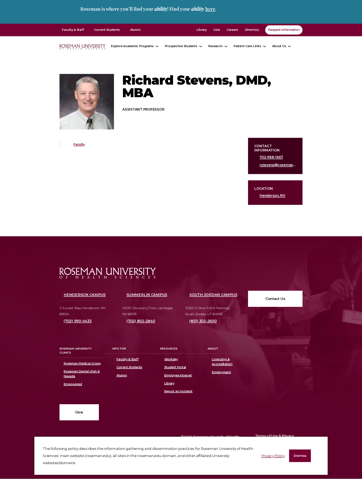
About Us (279, 46)
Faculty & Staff (73, 30)
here (210, 9)
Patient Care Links (247, 46)
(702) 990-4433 (78, 321)
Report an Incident (178, 391)
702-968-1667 (271, 157)
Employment (221, 372)
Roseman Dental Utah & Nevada (82, 373)
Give (216, 30)
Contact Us (275, 299)
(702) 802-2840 (141, 321)
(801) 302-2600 (203, 321)
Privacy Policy (273, 456)
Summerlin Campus (147, 295)
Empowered (73, 384)
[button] (300, 455)
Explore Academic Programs (132, 46)
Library (202, 30)
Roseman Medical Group (82, 363)
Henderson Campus (85, 295)
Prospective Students (181, 46)
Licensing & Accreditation (221, 361)
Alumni (135, 30)
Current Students (107, 30)
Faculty (79, 144)
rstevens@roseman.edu (278, 165)
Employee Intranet (178, 375)
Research (215, 46)
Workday (171, 359)
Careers (232, 30)
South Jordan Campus (213, 295)
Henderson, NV (272, 196)
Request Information (283, 30)
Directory (252, 30)
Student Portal (175, 367)
